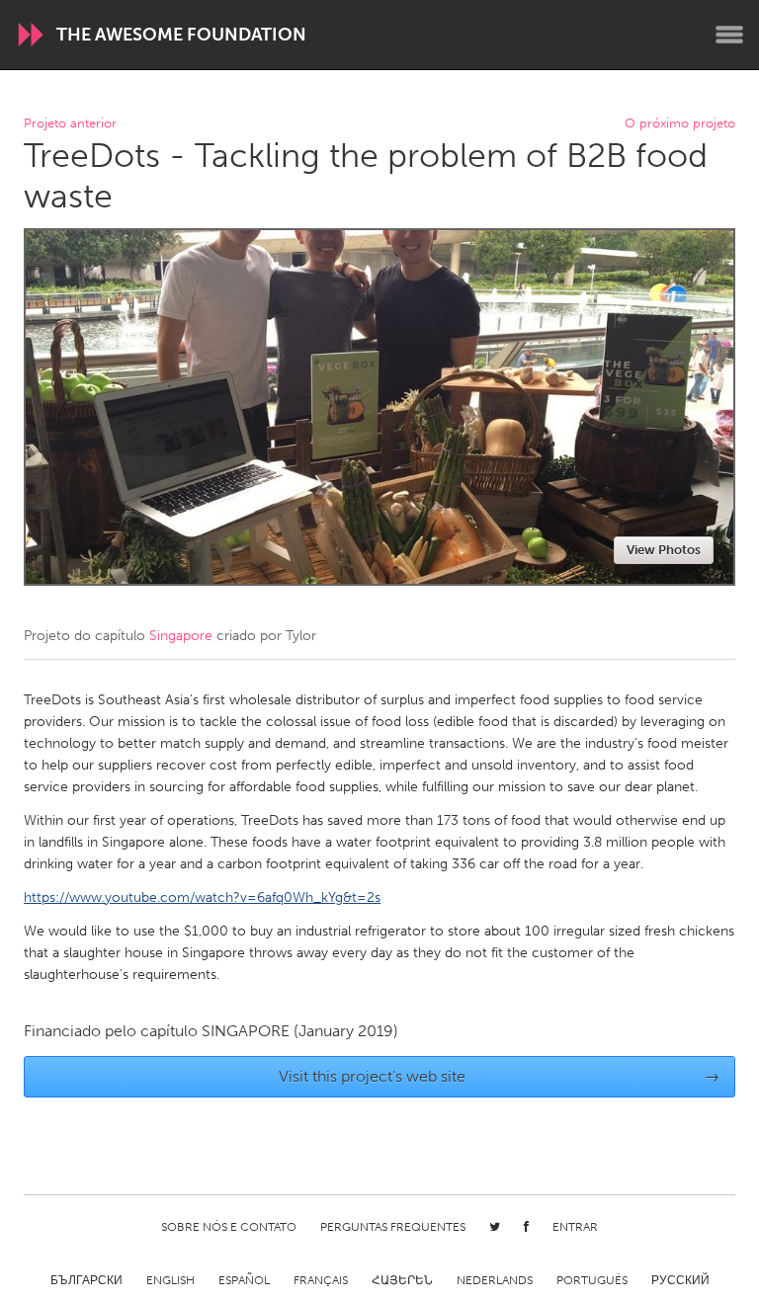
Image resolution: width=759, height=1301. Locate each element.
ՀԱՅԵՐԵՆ (402, 1280)
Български (86, 1280)
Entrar (575, 1227)
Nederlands (495, 1280)
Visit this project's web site (499, 1076)
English (170, 1280)
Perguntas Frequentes (392, 1227)
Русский (680, 1280)
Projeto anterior (70, 124)
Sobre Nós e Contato (228, 1227)
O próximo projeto (680, 124)
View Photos (664, 549)
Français (321, 1280)
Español (244, 1280)
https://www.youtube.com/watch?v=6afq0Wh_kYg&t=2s (202, 897)
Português (592, 1280)
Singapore (180, 635)
